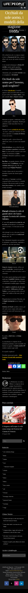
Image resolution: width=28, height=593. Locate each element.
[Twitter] (19, 366)
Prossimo (21, 30)
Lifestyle (5, 470)
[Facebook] (15, 366)
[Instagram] (10, 366)
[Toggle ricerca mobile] (21, 7)
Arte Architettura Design (8, 452)
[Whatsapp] (23, 366)
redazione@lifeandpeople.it (15, 570)
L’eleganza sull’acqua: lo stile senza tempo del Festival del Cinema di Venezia (12, 428)
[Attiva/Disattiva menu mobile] (25, 7)
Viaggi (4, 507)
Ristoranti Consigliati (9, 466)
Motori (4, 478)
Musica (4, 481)
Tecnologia (5, 504)
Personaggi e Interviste (8, 496)
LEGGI (17, 579)
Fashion (4, 371)
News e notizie (6, 485)
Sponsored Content (7, 500)
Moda (8, 371)
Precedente (14, 30)
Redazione (6, 378)
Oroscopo (5, 492)
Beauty (4, 455)
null (4, 489)
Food (4, 463)
